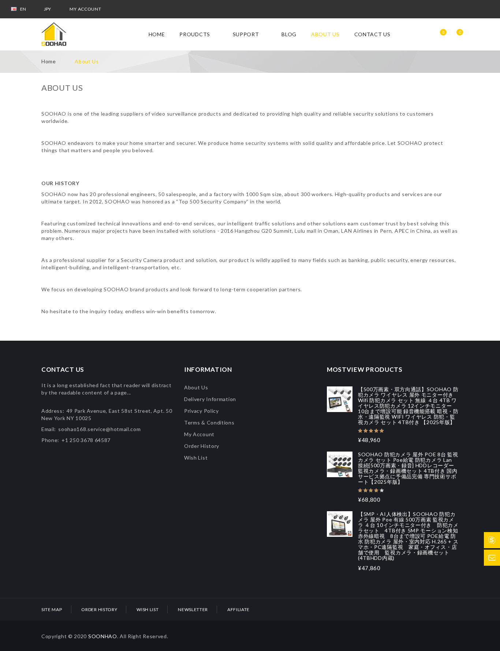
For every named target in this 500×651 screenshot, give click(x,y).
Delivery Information (210, 399)
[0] (454, 34)
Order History (201, 446)
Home (48, 61)
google (436, 9)
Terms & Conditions (209, 422)
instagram (469, 9)
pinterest (486, 9)
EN (23, 9)
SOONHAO (102, 636)
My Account (199, 434)
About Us (87, 61)
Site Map (51, 609)
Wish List (196, 457)
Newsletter (193, 609)
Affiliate (238, 609)
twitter (453, 9)
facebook (420, 9)
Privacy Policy (201, 411)
